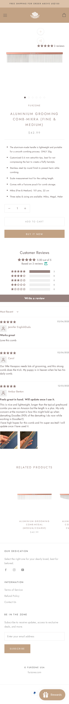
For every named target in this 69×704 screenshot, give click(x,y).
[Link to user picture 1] (9, 440)
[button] (45, 46)
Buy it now (34, 234)
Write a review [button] (34, 298)
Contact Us (10, 602)
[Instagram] (14, 569)
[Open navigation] (5, 15)
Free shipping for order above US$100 (35, 3)
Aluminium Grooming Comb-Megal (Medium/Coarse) (34, 524)
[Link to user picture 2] (29, 440)
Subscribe (17, 648)
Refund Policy (11, 596)
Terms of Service (13, 590)
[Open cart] (64, 15)
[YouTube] (22, 569)
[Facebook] (5, 569)
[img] (8, 322)
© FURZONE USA (34, 667)
